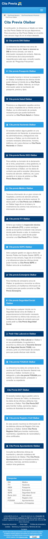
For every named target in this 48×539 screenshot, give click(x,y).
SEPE (10, 492)
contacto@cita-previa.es (11, 516)
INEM (10, 487)
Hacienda (26, 484)
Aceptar (34, 537)
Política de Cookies (23, 537)
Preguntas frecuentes (9, 524)
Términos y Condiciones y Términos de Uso (26, 527)
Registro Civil (27, 498)
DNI (9, 482)
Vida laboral (26, 495)
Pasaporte (26, 487)
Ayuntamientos (28, 500)
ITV (9, 484)
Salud (10, 490)
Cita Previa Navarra (13, 15)
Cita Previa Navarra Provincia (30, 15)
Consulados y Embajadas (24, 503)
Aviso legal (23, 524)
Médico (25, 482)
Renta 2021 (12, 495)
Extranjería (26, 490)
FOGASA (11, 500)
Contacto (24, 529)
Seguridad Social (28, 492)
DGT (9, 498)
